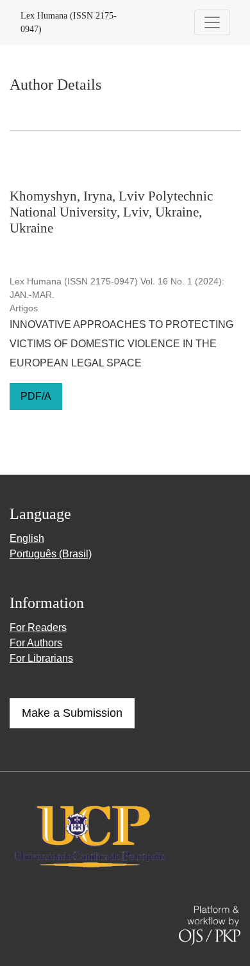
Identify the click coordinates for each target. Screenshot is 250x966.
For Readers (38, 627)
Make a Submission (72, 713)
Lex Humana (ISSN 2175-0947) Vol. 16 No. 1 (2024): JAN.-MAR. (117, 288)
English (27, 538)
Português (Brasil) (51, 553)
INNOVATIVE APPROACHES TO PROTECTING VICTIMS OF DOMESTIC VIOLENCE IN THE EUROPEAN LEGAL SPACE (121, 343)
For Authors (36, 642)
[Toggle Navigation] (212, 22)
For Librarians (41, 658)
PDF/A (36, 396)
